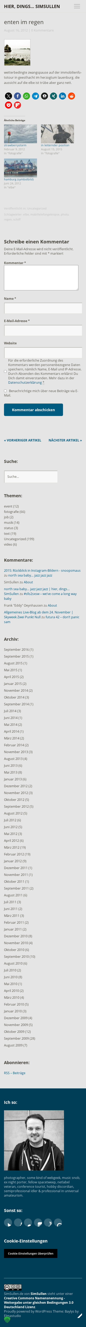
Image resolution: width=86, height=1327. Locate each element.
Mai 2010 (10, 984)
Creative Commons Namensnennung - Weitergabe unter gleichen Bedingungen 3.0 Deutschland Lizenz (38, 1302)
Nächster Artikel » (65, 440)
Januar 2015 (13, 683)
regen (8, 219)
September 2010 (16, 956)
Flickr (28, 1222)
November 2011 (16, 874)
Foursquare (58, 1222)
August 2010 (13, 963)
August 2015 (13, 663)
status (8, 528)
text (7, 533)
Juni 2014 (11, 718)
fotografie (11, 511)
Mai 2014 (10, 724)
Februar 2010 (14, 1004)
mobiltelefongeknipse (44, 214)
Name (10, 298)
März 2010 (11, 997)
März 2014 (11, 738)
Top (78, 1315)
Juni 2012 (11, 827)
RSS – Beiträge (14, 1073)
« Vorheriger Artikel (22, 440)
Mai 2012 (10, 834)
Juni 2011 (11, 909)
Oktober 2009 (14, 1031)
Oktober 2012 (14, 799)
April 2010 (11, 990)
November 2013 (16, 752)
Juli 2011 (10, 902)
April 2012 (11, 840)
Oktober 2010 (14, 950)
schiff (17, 219)
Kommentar (15, 263)
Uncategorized (37, 208)
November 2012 (16, 793)
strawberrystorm (15, 145)
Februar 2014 (14, 745)
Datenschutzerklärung (25, 382)
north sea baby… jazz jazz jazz (30, 575)
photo (65, 214)
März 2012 (11, 847)
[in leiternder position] (57, 133)
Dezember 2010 (16, 936)
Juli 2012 (10, 820)
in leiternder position (55, 145)
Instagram (38, 1222)
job (6, 517)
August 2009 (13, 1045)
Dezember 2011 (16, 868)
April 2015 (11, 677)
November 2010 (16, 943)
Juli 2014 (10, 711)
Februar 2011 (14, 922)
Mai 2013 (10, 772)
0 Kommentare (42, 30)
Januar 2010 (13, 1011)
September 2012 (16, 806)
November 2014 (16, 690)
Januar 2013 (13, 779)
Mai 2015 (10, 670)
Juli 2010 (10, 970)
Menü (77, 6)
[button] (17, 53)
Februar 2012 (14, 854)
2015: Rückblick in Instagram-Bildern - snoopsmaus (42, 570)
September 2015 (16, 656)
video (8, 544)
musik (8, 522)
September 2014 (16, 704)
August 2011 (13, 895)
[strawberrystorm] (20, 133)
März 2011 (11, 915)
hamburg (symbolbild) (19, 179)
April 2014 (11, 731)
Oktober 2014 (14, 697)
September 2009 (16, 1038)
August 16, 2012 (16, 30)
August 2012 (13, 813)
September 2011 (16, 888)
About (28, 582)
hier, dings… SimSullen (32, 6)
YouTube (48, 1222)
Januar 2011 (13, 929)
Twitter (8, 1222)
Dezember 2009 (16, 1018)
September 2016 (16, 649)
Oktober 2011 (14, 881)
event (8, 506)
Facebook (18, 1222)
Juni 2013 (11, 765)
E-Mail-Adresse (17, 321)
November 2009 (16, 1025)
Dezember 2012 (16, 786)
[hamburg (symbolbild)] (20, 168)
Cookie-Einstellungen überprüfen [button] (30, 1253)
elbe (26, 214)
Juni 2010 (11, 977)
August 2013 (13, 759)
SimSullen (39, 1293)
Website (10, 343)
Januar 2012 (13, 861)
